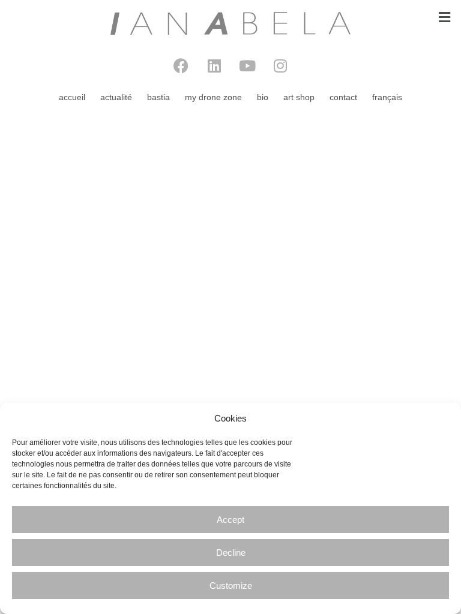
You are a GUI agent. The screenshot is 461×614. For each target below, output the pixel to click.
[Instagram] (280, 66)
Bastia (158, 97)
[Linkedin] (214, 66)
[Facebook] (181, 66)
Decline (231, 552)
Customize (230, 585)
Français (387, 97)
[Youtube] (247, 66)
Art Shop (299, 97)
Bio (262, 97)
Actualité (116, 97)
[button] (445, 17)
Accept (230, 519)
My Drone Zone (213, 97)
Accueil (72, 97)
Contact (343, 97)
